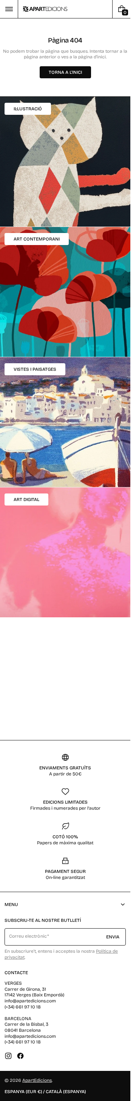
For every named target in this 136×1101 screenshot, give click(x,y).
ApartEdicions (37, 1080)
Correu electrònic (28, 936)
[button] (9, 9)
